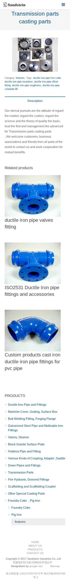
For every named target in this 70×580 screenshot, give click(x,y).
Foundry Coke (20, 507)
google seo (36, 566)
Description (35, 100)
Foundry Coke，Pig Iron (24, 500)
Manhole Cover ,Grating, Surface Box (32, 411)
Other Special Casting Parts (26, 493)
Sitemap (55, 566)
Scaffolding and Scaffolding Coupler (32, 486)
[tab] (35, 101)
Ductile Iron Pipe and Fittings (27, 404)
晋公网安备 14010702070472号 (24, 573)
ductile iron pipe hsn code (47, 78)
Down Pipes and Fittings (24, 465)
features (20, 78)
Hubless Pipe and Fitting (24, 451)
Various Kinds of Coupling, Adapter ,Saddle (36, 458)
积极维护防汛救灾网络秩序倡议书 (32, 562)
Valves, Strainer (18, 437)
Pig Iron (16, 514)
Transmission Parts (20, 472)
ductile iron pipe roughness (26, 85)
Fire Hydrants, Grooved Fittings (28, 479)
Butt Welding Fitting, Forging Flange (32, 418)
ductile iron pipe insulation (19, 81)
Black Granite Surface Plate (26, 444)
